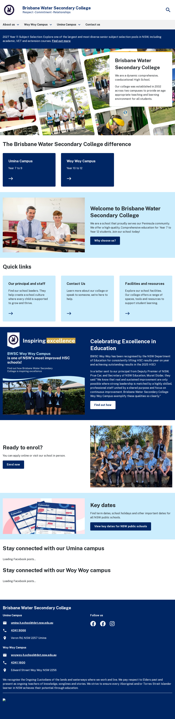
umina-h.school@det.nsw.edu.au (32, 623)
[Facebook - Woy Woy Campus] (103, 625)
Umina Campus (20, 161)
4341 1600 (18, 662)
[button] (10, 24)
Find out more (61, 41)
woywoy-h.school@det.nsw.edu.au (33, 655)
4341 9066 (18, 630)
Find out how (102, 405)
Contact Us (76, 284)
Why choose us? (105, 240)
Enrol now (13, 464)
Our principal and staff (26, 284)
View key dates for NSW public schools (120, 526)
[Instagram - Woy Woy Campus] (112, 625)
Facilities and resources (144, 284)
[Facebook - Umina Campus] (93, 625)
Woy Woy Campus (81, 161)
